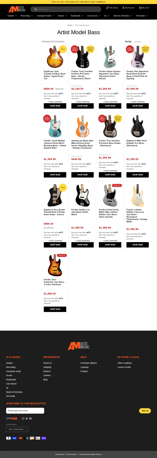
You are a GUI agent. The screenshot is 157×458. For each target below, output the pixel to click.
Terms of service (71, 454)
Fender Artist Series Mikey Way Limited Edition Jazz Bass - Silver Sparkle (109, 213)
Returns (46, 371)
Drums (9, 375)
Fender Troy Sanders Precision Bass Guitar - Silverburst (110, 143)
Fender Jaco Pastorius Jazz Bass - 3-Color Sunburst (54, 282)
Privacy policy (59, 454)
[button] (144, 7)
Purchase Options (88, 363)
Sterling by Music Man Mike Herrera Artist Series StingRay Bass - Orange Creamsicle (82, 144)
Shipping (47, 367)
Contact (83, 371)
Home (70, 25)
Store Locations (125, 363)
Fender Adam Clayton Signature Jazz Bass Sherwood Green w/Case (109, 75)
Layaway (84, 367)
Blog (45, 379)
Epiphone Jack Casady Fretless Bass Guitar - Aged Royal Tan (55, 75)
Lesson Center (124, 367)
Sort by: (128, 41)
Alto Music (86, 454)
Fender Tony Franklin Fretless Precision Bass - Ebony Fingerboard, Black (82, 75)
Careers (47, 375)
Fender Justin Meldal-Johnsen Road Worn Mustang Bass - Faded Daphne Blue (55, 144)
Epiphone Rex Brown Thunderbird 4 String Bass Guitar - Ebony (54, 212)
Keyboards (11, 379)
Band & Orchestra (14, 392)
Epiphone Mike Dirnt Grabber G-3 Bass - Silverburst (136, 143)
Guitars (9, 363)
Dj (7, 388)
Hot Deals (10, 396)
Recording (10, 367)
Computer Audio (13, 371)
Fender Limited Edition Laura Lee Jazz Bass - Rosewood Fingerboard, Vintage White (137, 216)
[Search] (35, 9)
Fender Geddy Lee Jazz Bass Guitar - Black (80, 212)
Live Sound (11, 383)
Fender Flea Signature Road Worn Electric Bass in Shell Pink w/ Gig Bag (137, 75)
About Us (47, 363)
